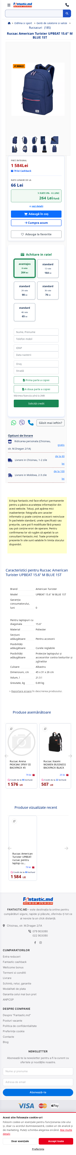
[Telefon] (31, 423)
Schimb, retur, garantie (17, 983)
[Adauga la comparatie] (11, 729)
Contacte (8, 1036)
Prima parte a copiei (37, 380)
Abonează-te (38, 1092)
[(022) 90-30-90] (67, 5)
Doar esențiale (20, 1141)
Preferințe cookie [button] (14, 1031)
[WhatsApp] (14, 423)
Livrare (7, 978)
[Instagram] (40, 942)
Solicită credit (36, 403)
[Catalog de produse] (9, 5)
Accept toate (56, 1141)
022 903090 (40, 935)
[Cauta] (67, 13)
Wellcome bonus (13, 967)
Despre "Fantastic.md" (17, 1015)
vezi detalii (37, 206)
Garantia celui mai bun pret (19, 994)
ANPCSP (8, 999)
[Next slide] (70, 756)
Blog (5, 1042)
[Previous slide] (6, 756)
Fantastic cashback (15, 962)
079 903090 (40, 931)
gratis (61, 445)
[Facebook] (35, 942)
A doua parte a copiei (37, 389)
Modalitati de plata (14, 988)
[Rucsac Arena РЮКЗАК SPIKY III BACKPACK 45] (21, 742)
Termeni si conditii (14, 972)
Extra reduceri (12, 956)
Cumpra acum (38, 223)
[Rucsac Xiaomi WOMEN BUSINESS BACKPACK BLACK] (55, 742)
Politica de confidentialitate (20, 1026)
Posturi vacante (12, 1020)
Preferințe (38, 1149)
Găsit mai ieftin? (50, 423)
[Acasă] (9, 23)
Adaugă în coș (38, 214)
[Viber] (23, 423)
